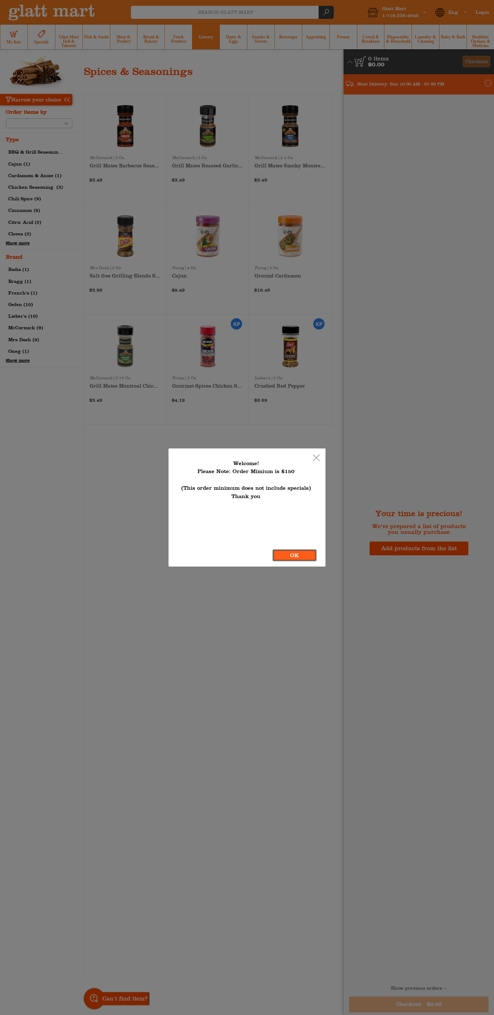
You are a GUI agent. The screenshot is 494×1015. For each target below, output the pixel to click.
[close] (316, 458)
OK (294, 555)
